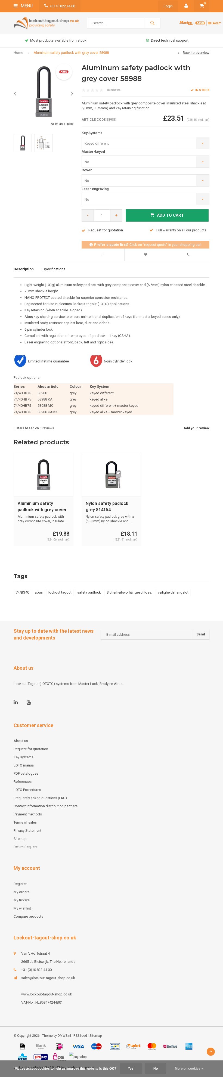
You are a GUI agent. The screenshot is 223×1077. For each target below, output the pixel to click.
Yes (131, 1068)
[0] (202, 6)
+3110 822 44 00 (62, 6)
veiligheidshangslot (173, 592)
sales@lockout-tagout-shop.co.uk (48, 978)
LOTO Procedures (27, 790)
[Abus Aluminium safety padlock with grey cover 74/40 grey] (43, 474)
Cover (87, 170)
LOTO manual (24, 765)
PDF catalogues (26, 773)
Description (24, 269)
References (23, 782)
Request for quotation (31, 749)
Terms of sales (25, 822)
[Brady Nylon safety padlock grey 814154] (111, 474)
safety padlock (89, 592)
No (155, 1068)
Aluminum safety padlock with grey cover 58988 (71, 53)
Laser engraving (95, 189)
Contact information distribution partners (46, 806)
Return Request (26, 847)
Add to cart (170, 215)
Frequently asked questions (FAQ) (40, 798)
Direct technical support (169, 40)
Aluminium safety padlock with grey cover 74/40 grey (42, 507)
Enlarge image (64, 123)
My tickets (22, 900)
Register (20, 884)
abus (39, 592)
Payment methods (28, 814)
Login (168, 6)
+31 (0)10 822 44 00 (36, 970)
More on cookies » (189, 1068)
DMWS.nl (64, 1036)
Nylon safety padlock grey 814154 (107, 506)
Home (18, 53)
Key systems (23, 757)
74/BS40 (22, 592)
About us (21, 741)
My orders (21, 892)
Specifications (54, 269)
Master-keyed (93, 152)
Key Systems (92, 133)
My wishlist (22, 908)
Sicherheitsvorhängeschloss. (129, 592)
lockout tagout (60, 592)
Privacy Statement (27, 830)
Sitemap (20, 839)
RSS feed (80, 1036)
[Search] (152, 23)
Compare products (28, 916)
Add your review (196, 428)
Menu (26, 5)
